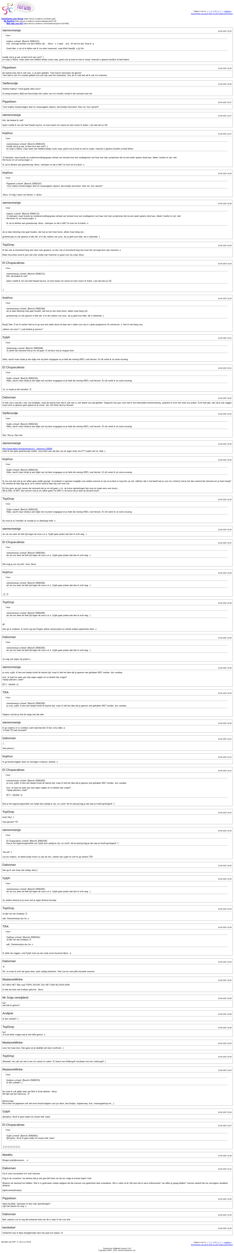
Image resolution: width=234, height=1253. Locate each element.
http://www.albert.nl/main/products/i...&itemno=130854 (27, 449)
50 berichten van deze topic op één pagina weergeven (212, 14)
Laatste (227, 11)
